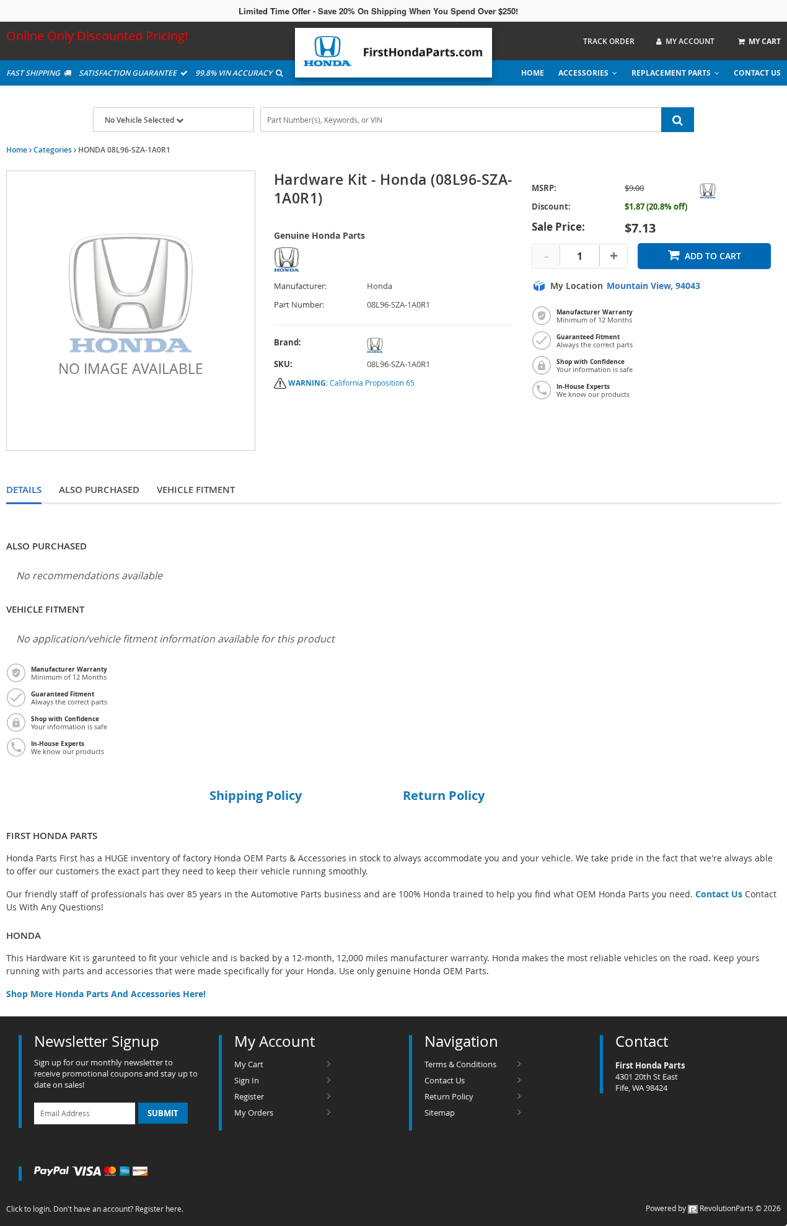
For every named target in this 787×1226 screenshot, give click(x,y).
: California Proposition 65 (351, 383)
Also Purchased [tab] (99, 489)
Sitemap (439, 1112)
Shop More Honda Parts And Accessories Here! (106, 994)
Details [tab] (24, 489)
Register (249, 1096)
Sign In (246, 1080)
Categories (52, 149)
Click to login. (28, 1209)
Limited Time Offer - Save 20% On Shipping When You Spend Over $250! (378, 11)
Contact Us (757, 73)
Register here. (159, 1209)
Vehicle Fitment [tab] (196, 489)
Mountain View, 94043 (653, 286)
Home (532, 73)
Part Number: (299, 305)
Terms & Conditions (460, 1064)
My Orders (253, 1112)
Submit (162, 1113)
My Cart (248, 1064)
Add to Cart (713, 256)
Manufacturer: (300, 286)
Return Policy (448, 1096)
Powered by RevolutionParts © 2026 (713, 1208)
